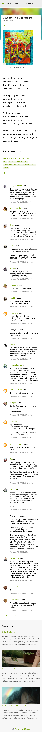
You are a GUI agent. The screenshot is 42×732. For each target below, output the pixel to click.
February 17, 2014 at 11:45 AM (21, 279)
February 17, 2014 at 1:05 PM (21, 323)
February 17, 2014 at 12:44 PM (21, 307)
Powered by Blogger (22, 729)
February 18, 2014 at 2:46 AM (21, 510)
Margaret (13, 403)
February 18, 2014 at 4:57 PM (21, 610)
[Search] (39, 3)
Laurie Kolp (14, 587)
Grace (12, 225)
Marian (12, 246)
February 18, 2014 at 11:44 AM (21, 593)
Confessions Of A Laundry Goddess (20, 3)
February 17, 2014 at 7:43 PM (21, 438)
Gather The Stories (8, 632)
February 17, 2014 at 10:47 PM (21, 483)
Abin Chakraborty (17, 208)
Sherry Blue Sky (16, 365)
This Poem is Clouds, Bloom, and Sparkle (16, 706)
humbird (13, 298)
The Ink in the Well (8, 669)
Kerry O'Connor (16, 186)
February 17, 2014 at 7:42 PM (21, 415)
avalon (12, 344)
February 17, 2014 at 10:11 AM (21, 219)
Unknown (13, 421)
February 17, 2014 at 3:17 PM (21, 359)
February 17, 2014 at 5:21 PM (21, 396)
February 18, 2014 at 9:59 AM (21, 581)
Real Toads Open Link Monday (16, 158)
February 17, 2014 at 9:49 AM (21, 202)
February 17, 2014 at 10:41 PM (21, 453)
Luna (25, 161)
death (19, 161)
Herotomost (14, 558)
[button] (4, 25)
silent (5, 168)
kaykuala (13, 489)
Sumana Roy (15, 285)
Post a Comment (9, 615)
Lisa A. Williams (16, 390)
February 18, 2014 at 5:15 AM (21, 552)
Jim (11, 459)
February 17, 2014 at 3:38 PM (21, 383)
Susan (12, 268)
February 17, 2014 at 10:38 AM (21, 262)
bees (5, 161)
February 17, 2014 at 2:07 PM (21, 338)
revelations (14, 313)
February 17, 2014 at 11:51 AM (21, 292)
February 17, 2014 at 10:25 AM (21, 239)
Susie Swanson (16, 600)
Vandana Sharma (16, 444)
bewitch (12, 161)
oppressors (7, 165)
